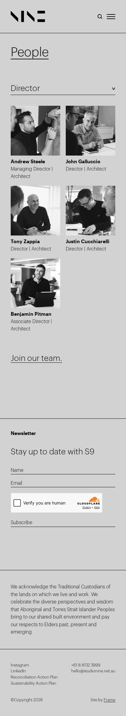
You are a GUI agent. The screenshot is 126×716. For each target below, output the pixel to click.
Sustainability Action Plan (33, 683)
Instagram (20, 665)
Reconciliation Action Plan (34, 677)
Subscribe (21, 522)
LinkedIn (18, 671)
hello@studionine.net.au (93, 671)
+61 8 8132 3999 (85, 665)
